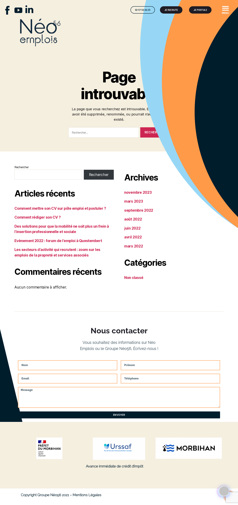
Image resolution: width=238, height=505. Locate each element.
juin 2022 (132, 228)
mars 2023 (133, 201)
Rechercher (21, 167)
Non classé (133, 277)
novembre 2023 (138, 192)
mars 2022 (133, 246)
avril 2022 (133, 237)
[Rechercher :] (103, 133)
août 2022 (133, 219)
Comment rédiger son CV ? (37, 217)
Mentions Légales (87, 495)
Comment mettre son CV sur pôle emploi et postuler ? (60, 208)
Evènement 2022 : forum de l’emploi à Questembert (58, 241)
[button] (225, 9)
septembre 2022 (138, 210)
